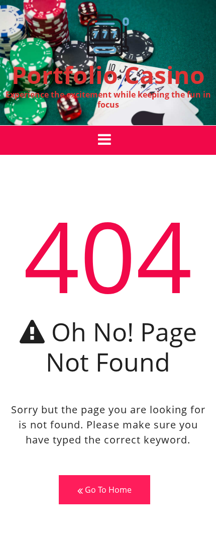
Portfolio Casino (108, 74)
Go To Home (107, 489)
